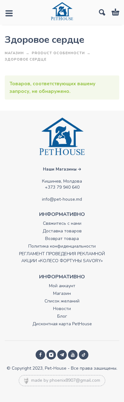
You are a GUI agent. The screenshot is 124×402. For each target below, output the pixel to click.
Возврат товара (62, 239)
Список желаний (62, 301)
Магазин (14, 53)
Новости (62, 309)
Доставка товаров (62, 231)
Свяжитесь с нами (62, 223)
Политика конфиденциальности (62, 246)
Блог (62, 316)
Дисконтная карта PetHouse (62, 324)
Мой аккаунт (62, 286)
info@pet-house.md (62, 199)
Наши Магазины (60, 169)
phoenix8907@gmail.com (75, 380)
